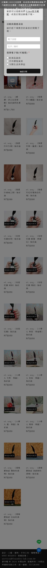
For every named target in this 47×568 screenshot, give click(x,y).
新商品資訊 (15, 58)
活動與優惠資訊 (15, 24)
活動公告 (26, 8)
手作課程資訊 (16, 61)
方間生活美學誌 (17, 64)
